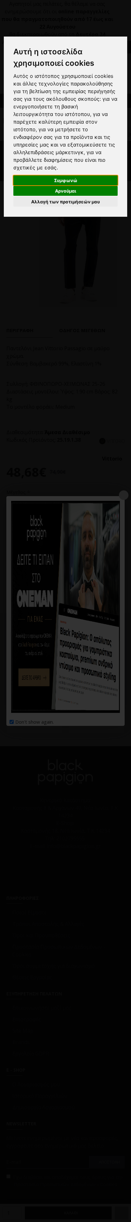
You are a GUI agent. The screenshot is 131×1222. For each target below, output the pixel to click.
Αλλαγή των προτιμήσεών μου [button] (65, 201)
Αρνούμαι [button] (65, 191)
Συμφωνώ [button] (65, 180)
